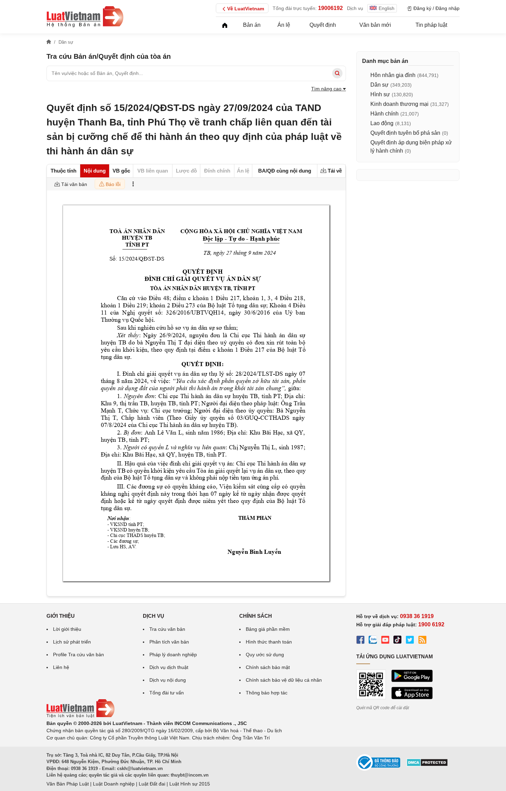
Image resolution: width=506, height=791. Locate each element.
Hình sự (380, 94)
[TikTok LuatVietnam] (397, 641)
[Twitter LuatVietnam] (410, 641)
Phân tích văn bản (169, 642)
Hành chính (384, 114)
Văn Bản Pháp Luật (67, 784)
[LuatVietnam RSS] (422, 641)
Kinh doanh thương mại (399, 104)
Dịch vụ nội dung (167, 680)
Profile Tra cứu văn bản (78, 654)
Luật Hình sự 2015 (189, 784)
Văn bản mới (375, 25)
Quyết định (322, 25)
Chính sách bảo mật (268, 667)
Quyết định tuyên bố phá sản (405, 133)
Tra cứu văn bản (167, 629)
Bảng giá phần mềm (268, 629)
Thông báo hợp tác (266, 692)
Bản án (252, 25)
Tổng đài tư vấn (166, 692)
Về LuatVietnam (245, 8)
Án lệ (283, 25)
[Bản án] (85, 16)
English (386, 8)
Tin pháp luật (431, 25)
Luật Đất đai (152, 784)
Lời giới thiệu (67, 629)
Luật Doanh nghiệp (114, 784)
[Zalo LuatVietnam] (373, 641)
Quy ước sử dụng (265, 654)
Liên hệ (61, 667)
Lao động (381, 123)
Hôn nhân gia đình (392, 75)
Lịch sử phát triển (72, 642)
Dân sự (379, 85)
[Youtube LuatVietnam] (385, 641)
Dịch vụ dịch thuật (168, 667)
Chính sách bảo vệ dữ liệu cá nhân (284, 680)
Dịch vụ (355, 8)
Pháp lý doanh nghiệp (173, 654)
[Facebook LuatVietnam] (360, 641)
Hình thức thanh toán (269, 642)
